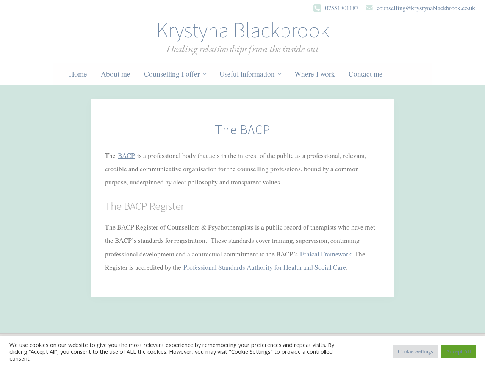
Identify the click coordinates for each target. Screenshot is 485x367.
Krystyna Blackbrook (242, 30)
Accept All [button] (458, 351)
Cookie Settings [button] (415, 351)
